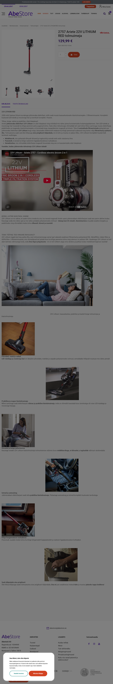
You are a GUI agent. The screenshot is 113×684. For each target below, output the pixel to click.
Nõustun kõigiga (38, 673)
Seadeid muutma (19, 673)
